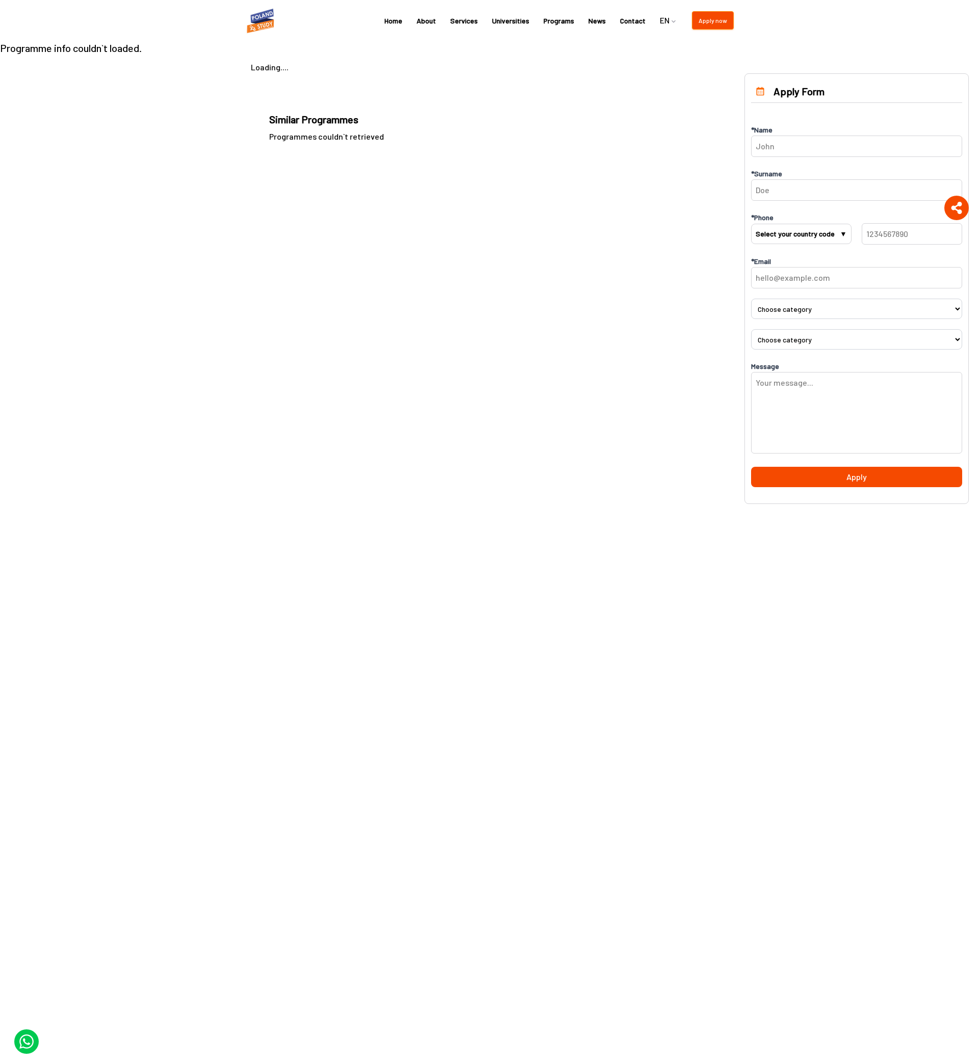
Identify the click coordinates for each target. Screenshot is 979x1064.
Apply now (713, 20)
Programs (559, 20)
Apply (856, 477)
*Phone (762, 217)
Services (464, 20)
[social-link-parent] (956, 208)
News (597, 20)
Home (393, 20)
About (426, 20)
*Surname (766, 173)
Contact (633, 20)
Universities (510, 20)
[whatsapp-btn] (26, 1041)
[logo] (262, 20)
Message (765, 366)
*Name (761, 129)
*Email (761, 261)
